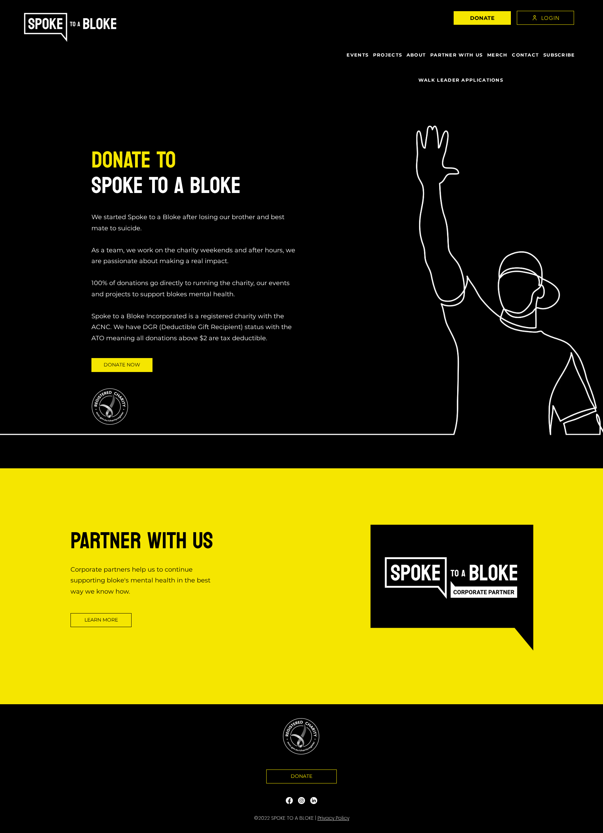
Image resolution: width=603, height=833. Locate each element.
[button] (482, 18)
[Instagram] (301, 800)
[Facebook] (289, 800)
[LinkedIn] (313, 800)
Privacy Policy (333, 818)
